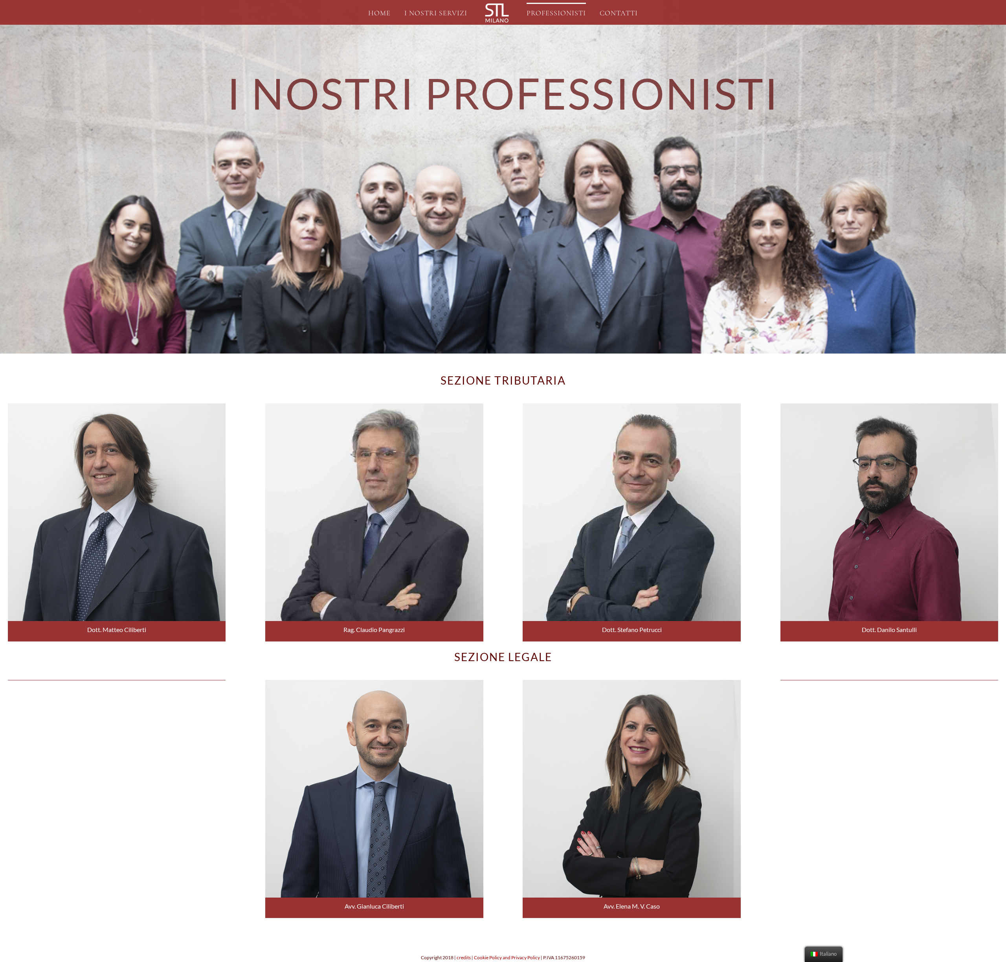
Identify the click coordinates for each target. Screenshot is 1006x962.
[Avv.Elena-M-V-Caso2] (631, 682)
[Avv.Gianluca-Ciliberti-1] (374, 682)
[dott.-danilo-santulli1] (889, 406)
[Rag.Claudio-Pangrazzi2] (374, 406)
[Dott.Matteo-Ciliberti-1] (117, 406)
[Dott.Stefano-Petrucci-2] (631, 406)
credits (464, 957)
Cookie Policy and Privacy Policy (507, 957)
